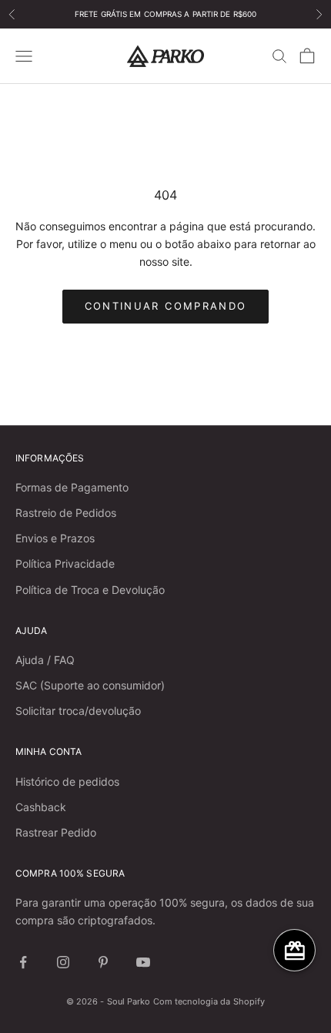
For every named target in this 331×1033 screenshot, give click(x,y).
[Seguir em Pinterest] (103, 962)
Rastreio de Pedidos (65, 512)
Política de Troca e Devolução (90, 589)
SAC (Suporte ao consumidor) (90, 685)
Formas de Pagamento (72, 487)
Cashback (40, 806)
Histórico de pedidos (67, 781)
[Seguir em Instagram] (63, 962)
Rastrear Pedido (55, 832)
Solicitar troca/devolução (78, 710)
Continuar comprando (165, 306)
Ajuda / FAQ (45, 659)
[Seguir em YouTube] (143, 962)
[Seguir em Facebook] (23, 962)
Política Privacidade (65, 563)
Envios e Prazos (55, 538)
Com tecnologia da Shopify (209, 1001)
